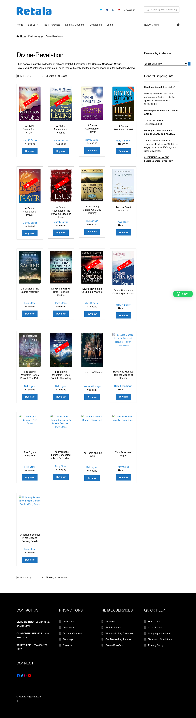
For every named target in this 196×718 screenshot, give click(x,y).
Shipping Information (159, 633)
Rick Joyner (92, 220)
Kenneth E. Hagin (92, 386)
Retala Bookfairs (115, 645)
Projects (67, 645)
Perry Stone (30, 302)
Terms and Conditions (160, 639)
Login (110, 24)
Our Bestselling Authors (118, 639)
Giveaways (69, 627)
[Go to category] (189, 64)
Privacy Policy (156, 645)
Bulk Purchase (52, 24)
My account (95, 24)
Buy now (29, 150)
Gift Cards (68, 621)
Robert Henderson (123, 385)
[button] (183, 294)
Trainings (68, 639)
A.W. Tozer (123, 221)
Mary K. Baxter (30, 140)
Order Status (155, 627)
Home (20, 24)
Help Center (154, 621)
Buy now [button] (92, 150)
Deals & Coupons (75, 24)
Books (31, 24)
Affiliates (110, 621)
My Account (129, 9)
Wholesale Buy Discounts (120, 633)
